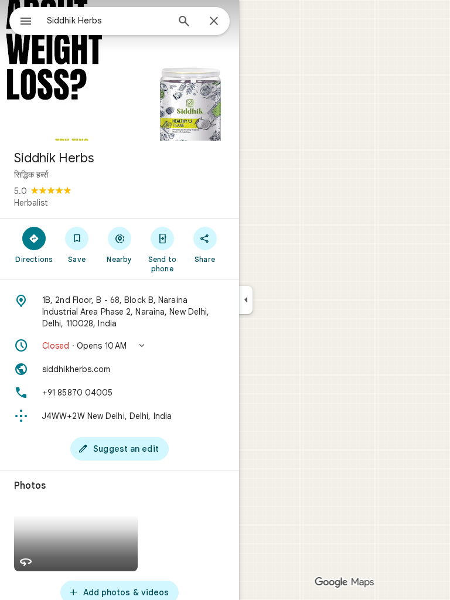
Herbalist (31, 202)
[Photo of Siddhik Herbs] (119, 70)
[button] (119, 345)
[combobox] (107, 20)
